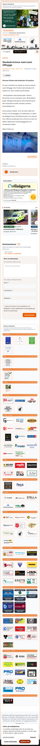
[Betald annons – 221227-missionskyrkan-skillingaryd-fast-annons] (8, 533)
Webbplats (7, 298)
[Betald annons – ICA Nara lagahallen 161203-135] (8, 400)
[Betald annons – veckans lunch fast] (20, 400)
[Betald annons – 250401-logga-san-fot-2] (8, 437)
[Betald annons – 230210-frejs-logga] (20, 485)
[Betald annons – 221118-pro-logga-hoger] (8, 672)
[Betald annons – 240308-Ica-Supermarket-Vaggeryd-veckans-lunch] (31, 400)
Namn (6, 283)
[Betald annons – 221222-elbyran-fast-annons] (31, 436)
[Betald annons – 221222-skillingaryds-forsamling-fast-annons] (8, 517)
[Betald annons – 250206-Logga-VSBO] (20, 505)
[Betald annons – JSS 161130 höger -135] (31, 573)
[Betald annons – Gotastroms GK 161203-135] (8, 621)
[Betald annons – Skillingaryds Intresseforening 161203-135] (8, 656)
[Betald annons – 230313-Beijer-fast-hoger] (8, 465)
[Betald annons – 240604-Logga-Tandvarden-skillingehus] (20, 428)
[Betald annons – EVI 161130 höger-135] (20, 573)
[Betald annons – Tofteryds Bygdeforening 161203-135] (31, 656)
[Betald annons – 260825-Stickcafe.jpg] (20, 340)
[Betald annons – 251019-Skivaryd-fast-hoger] (31, 664)
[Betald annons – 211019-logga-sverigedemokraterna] (31, 592)
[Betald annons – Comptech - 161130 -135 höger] (8, 573)
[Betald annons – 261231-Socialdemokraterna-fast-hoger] (20, 606)
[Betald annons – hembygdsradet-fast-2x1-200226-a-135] (31, 681)
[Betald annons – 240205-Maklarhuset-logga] (20, 497)
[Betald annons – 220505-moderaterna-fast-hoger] (8, 606)
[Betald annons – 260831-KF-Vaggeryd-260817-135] (8, 375)
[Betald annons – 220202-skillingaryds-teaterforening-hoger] (31, 673)
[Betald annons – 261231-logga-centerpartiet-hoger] (20, 594)
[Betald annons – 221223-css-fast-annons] (8, 445)
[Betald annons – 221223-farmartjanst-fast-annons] (20, 445)
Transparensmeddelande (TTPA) (11, 35)
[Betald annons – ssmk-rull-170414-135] (31, 629)
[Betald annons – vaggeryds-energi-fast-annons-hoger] (8, 701)
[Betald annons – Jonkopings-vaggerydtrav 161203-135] (31, 621)
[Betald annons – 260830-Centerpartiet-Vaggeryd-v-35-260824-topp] (20, 19)
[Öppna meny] (37, 51)
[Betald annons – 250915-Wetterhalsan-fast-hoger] (8, 40)
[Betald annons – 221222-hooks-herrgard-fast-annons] (8, 409)
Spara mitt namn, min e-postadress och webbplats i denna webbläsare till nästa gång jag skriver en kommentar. (19, 308)
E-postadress (8, 290)
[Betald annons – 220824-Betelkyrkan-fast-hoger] (8, 525)
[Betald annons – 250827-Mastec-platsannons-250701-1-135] (8, 362)
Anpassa (33, 737)
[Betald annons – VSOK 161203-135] (8, 644)
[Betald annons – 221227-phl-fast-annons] (8, 453)
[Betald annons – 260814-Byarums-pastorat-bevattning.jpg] (8, 388)
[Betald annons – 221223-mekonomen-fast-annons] (31, 553)
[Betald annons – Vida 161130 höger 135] (8, 565)
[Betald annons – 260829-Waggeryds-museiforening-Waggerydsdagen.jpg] (8, 340)
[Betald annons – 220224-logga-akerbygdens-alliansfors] (31, 517)
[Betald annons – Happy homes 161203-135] (31, 465)
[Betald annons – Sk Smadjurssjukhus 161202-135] (20, 453)
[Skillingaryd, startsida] (20, 52)
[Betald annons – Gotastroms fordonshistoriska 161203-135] (20, 681)
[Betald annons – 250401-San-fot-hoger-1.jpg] (31, 428)
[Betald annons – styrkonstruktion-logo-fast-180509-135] (8, 581)
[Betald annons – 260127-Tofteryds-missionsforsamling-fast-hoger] (31, 533)
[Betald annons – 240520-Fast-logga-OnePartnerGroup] (20, 40)
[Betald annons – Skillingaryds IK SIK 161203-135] (20, 629)
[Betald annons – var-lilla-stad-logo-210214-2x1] (20, 473)
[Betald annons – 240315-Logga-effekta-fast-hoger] (20, 436)
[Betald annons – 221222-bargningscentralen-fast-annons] (8, 553)
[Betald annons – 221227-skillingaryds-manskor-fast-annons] (20, 656)
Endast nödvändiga (10, 741)
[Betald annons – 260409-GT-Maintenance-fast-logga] (8, 420)
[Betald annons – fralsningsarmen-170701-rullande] (20, 525)
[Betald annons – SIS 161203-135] (8, 636)
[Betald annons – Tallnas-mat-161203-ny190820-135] (20, 409)
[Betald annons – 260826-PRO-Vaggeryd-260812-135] (8, 350)
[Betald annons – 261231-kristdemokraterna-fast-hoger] (8, 594)
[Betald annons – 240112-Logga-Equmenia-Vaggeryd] (20, 517)
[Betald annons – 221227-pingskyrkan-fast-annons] (31, 525)
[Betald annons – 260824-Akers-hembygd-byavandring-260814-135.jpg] (31, 340)
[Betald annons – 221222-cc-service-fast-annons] (20, 553)
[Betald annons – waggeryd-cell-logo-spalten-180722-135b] (31, 581)
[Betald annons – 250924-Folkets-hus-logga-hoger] (8, 485)
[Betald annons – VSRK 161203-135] (31, 636)
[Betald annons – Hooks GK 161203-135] (20, 621)
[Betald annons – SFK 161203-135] (8, 629)
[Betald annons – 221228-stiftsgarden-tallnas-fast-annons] (32, 41)
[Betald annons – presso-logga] (31, 565)
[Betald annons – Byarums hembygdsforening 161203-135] (8, 681)
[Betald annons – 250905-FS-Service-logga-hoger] (8, 428)
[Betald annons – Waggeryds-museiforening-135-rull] (20, 672)
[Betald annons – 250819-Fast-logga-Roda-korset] (8, 473)
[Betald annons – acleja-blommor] (31, 473)
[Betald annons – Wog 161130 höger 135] (20, 565)
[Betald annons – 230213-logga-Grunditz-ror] (31, 445)
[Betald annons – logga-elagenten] (20, 465)
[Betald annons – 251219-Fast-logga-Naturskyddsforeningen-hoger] (20, 664)
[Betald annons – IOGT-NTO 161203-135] (8, 689)
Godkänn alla (25, 741)
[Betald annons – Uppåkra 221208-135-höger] (20, 581)
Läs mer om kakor (8, 737)
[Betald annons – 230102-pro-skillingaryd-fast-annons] (20, 689)
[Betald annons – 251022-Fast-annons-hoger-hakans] (31, 420)
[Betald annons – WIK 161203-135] (20, 636)
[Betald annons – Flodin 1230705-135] (8, 497)
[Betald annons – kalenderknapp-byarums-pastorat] (8, 541)
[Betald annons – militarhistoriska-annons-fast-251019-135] (8, 664)
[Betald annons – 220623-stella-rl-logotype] (31, 497)
